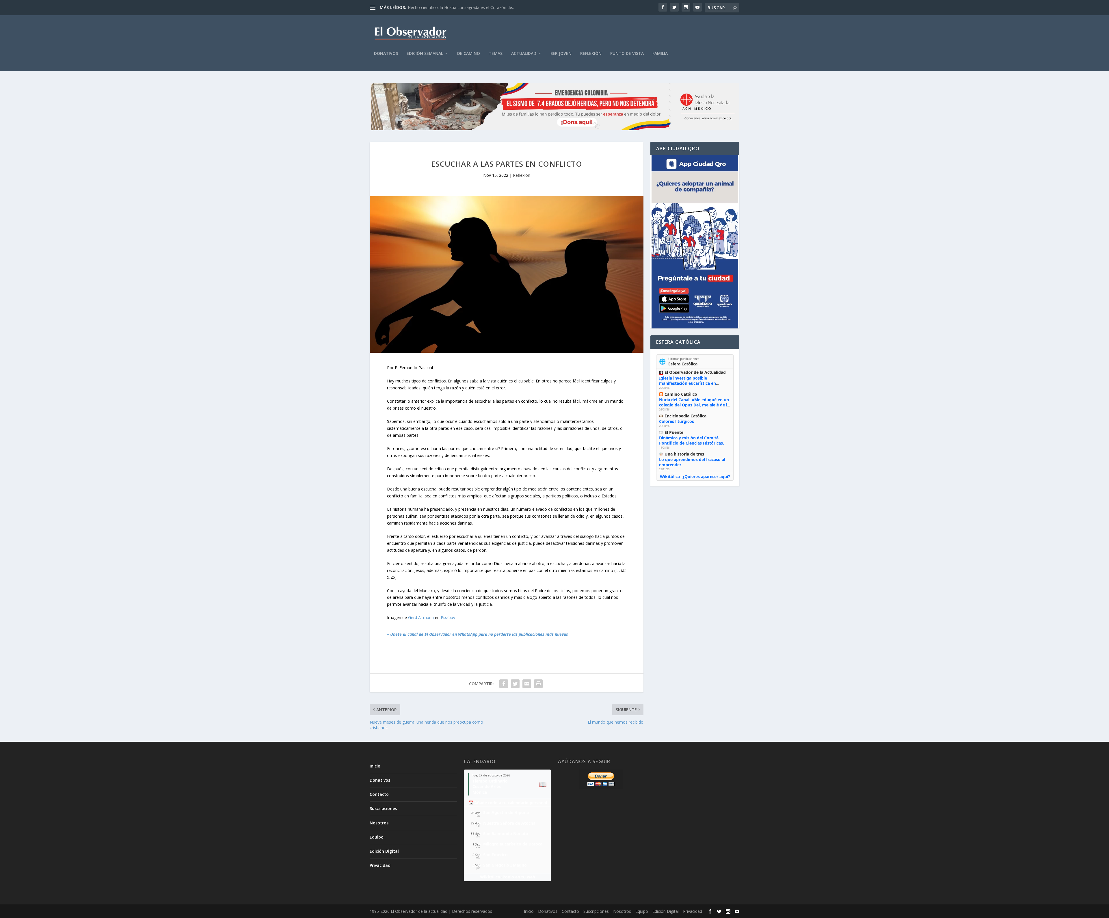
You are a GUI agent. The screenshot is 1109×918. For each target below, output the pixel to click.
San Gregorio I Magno (505, 865)
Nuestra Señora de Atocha (509, 823)
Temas (496, 53)
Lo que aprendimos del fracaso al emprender (692, 462)
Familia (660, 53)
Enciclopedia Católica (685, 416)
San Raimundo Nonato (505, 833)
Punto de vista (627, 53)
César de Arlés (486, 786)
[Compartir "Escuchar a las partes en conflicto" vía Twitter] (515, 684)
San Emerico (495, 854)
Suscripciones (383, 808)
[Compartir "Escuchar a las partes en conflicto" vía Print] (538, 684)
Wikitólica (670, 476)
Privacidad (380, 865)
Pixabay (448, 617)
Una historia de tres (684, 454)
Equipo (377, 837)
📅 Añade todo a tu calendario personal (507, 802)
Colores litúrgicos (676, 421)
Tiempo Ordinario (490, 781)
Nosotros (379, 823)
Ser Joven (561, 53)
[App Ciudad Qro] (694, 241)
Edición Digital (384, 851)
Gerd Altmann (421, 617)
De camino (468, 53)
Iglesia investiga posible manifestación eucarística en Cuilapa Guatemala (687, 383)
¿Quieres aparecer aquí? (706, 476)
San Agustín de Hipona (506, 812)
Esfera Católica (682, 364)
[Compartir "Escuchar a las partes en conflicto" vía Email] (527, 684)
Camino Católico (681, 394)
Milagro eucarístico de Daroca (512, 844)
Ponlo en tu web (519, 877)
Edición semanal (425, 53)
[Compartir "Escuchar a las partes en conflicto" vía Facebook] (503, 684)
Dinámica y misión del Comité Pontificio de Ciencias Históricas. (691, 440)
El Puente (674, 432)
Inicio (375, 766)
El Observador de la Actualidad (695, 372)
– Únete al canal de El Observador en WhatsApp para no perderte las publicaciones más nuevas (477, 634)
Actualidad (523, 53)
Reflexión (591, 53)
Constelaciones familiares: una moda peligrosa (451, 7)
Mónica (479, 792)
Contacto (379, 794)
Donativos (386, 53)
